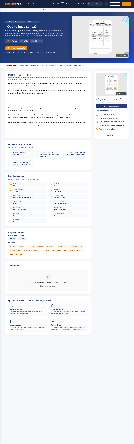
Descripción (11, 65)
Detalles (34, 65)
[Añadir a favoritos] (125, 135)
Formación (31, 4)
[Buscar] (101, 4)
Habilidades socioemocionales (30, 10)
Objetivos (24, 65)
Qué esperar (79, 65)
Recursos (69, 4)
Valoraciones (65, 65)
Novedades (45, 4)
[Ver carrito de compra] (106, 4)
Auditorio (81, 4)
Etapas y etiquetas (49, 65)
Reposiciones (58, 3)
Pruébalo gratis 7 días (17, 48)
